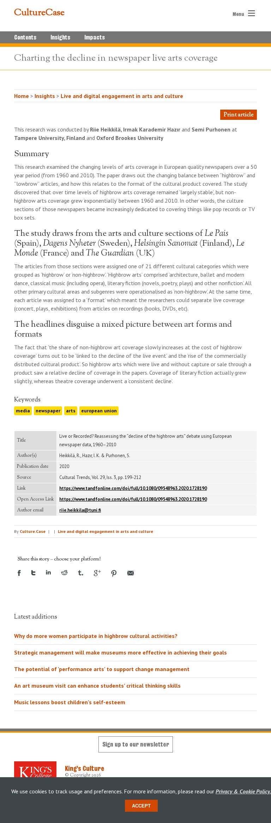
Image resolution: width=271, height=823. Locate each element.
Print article (238, 115)
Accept (141, 806)
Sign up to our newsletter (135, 744)
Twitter (33, 573)
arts (71, 410)
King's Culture (84, 768)
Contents (25, 37)
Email (130, 573)
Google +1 (97, 573)
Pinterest (114, 573)
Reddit (64, 572)
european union (99, 410)
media (23, 410)
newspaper (48, 410)
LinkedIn (48, 572)
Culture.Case (33, 531)
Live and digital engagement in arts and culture (122, 95)
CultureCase (39, 13)
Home (21, 95)
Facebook (19, 573)
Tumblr (80, 573)
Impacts (94, 37)
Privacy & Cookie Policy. (243, 791)
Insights (60, 37)
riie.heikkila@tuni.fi (80, 510)
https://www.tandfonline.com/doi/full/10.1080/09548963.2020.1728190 (133, 488)
